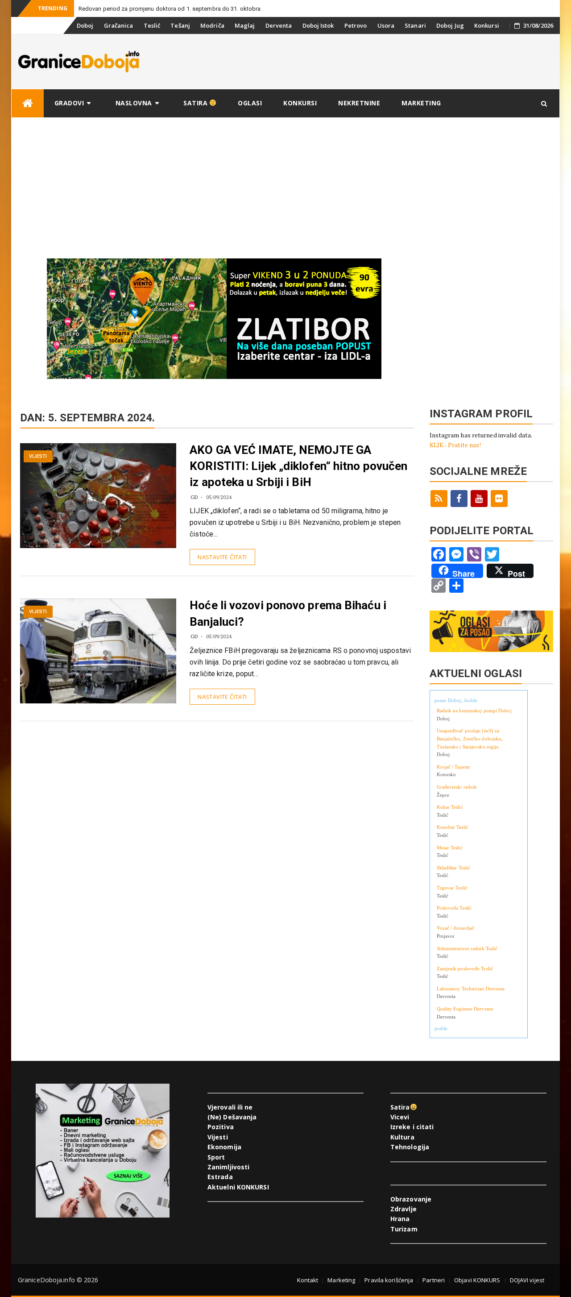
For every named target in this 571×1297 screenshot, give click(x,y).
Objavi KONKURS (477, 1280)
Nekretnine (359, 103)
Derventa (278, 25)
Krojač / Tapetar (454, 766)
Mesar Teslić (450, 847)
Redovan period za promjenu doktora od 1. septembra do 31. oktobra (170, 8)
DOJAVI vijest (527, 1280)
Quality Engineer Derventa (465, 1008)
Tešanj (180, 25)
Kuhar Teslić (450, 807)
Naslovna (134, 103)
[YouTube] (479, 498)
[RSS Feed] (438, 498)
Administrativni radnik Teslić (467, 948)
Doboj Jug (450, 25)
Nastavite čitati (222, 557)
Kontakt (308, 1280)
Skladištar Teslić (454, 867)
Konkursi (486, 25)
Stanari (415, 25)
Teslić (152, 25)
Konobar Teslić (452, 827)
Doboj (85, 25)
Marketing (421, 103)
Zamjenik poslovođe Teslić (465, 968)
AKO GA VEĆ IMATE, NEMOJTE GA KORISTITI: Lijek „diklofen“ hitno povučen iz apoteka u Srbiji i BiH (298, 466)
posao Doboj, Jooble (456, 700)
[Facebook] (459, 498)
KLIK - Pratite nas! (455, 445)
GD (194, 497)
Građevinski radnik (457, 787)
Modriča (212, 25)
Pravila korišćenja (388, 1280)
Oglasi (250, 103)
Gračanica (118, 25)
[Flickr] (499, 498)
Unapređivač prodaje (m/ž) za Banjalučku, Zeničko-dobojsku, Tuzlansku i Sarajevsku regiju (470, 738)
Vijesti (38, 456)
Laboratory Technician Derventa (471, 988)
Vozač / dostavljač (456, 928)
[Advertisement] (285, 184)
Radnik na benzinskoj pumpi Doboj (474, 710)
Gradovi (69, 103)
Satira (196, 103)
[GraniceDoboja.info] (28, 103)
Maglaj (245, 25)
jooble (441, 1028)
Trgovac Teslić (452, 887)
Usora (386, 25)
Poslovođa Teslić (454, 907)
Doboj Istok (318, 25)
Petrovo (355, 25)
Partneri (433, 1280)
